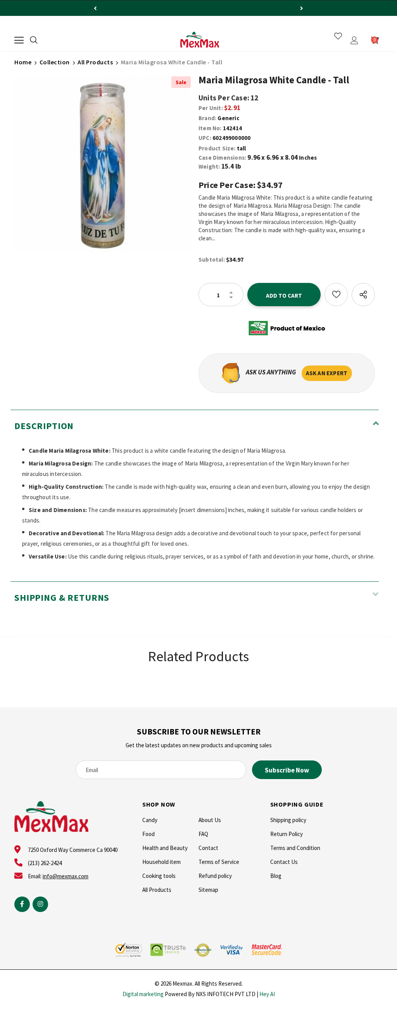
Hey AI (267, 994)
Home (22, 62)
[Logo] (199, 40)
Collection (55, 62)
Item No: (210, 128)
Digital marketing (143, 994)
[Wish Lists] (336, 294)
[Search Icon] (34, 40)
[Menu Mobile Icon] (19, 40)
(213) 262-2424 (45, 863)
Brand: (207, 118)
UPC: (204, 137)
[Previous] (95, 8)
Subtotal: (211, 259)
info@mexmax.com (65, 876)
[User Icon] (354, 40)
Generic (228, 118)
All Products (95, 62)
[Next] (302, 8)
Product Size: (217, 148)
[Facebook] (22, 904)
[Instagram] (40, 904)
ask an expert (327, 373)
